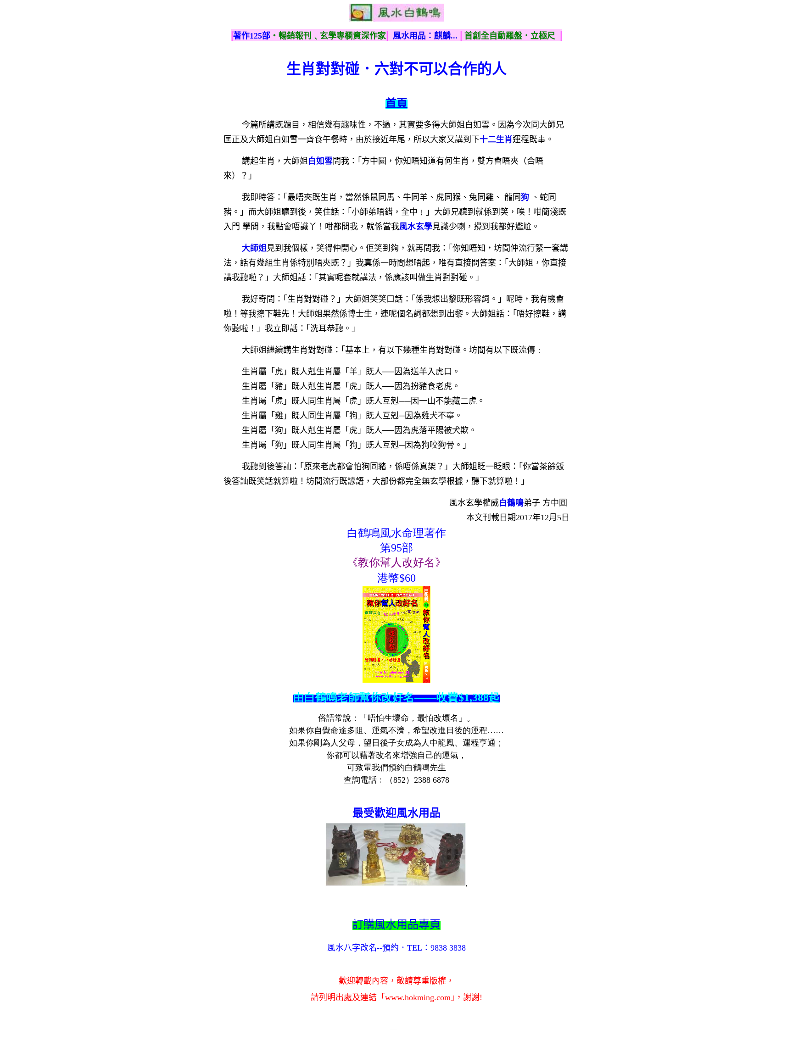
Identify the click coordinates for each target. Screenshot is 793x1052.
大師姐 (254, 248)
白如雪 (320, 161)
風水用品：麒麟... (425, 35)
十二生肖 (496, 139)
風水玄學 (415, 226)
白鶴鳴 (511, 502)
